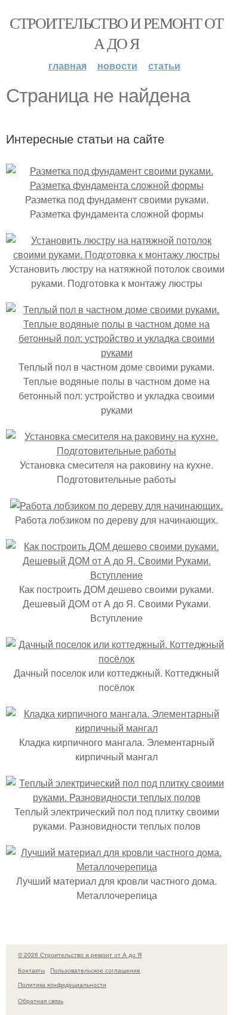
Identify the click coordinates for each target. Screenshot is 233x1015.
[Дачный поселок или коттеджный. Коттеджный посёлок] (116, 658)
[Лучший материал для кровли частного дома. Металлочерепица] (116, 866)
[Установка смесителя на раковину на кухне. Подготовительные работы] (116, 450)
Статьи (164, 65)
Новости (117, 65)
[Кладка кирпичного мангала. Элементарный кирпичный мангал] (116, 728)
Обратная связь (40, 1000)
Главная (67, 65)
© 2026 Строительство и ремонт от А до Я (80, 954)
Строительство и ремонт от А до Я (116, 33)
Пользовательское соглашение (95, 970)
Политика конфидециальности (62, 984)
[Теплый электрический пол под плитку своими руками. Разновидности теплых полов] (116, 797)
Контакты (31, 970)
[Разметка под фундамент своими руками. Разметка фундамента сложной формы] (116, 185)
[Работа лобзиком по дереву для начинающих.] (116, 505)
